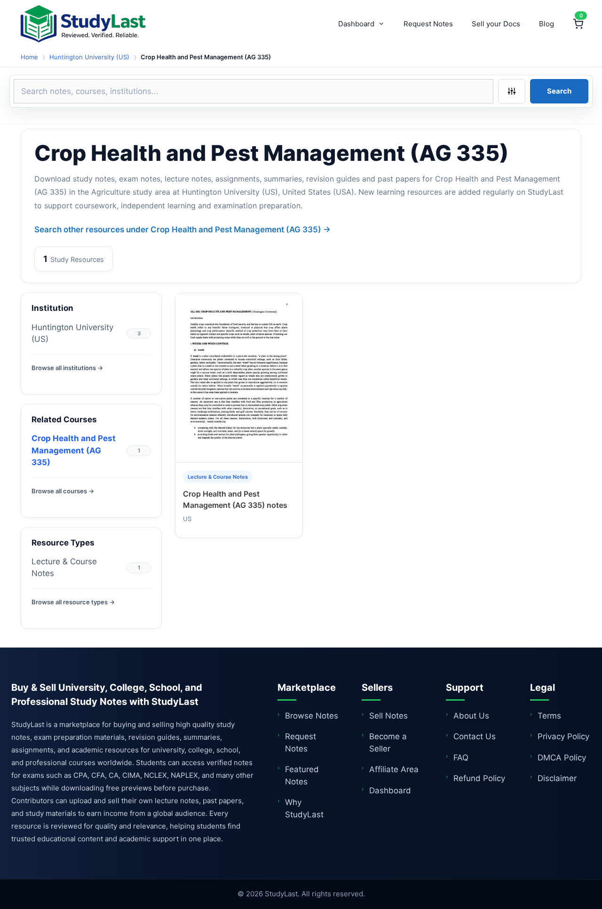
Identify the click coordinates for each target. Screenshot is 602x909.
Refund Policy (479, 778)
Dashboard (356, 23)
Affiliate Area (394, 769)
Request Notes (428, 23)
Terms (549, 715)
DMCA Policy (562, 757)
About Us (471, 715)
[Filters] (511, 91)
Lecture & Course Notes (64, 567)
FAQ (460, 757)
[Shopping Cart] (578, 24)
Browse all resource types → (73, 602)
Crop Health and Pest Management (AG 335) (74, 450)
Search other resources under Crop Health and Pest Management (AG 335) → (182, 229)
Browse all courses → (63, 491)
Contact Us (474, 736)
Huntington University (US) (89, 57)
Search (559, 91)
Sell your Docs (496, 23)
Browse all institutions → (67, 368)
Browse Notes (311, 715)
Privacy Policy (563, 736)
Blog (546, 23)
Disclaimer (557, 778)
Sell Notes (388, 715)
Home (29, 57)
